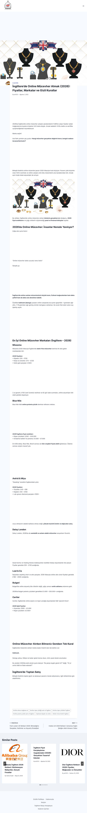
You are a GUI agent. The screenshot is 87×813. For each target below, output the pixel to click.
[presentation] (14, 752)
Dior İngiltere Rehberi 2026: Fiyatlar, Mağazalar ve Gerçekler (72, 767)
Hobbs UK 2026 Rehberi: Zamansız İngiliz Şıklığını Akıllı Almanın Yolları (63, 725)
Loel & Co (17, 571)
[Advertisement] (43, 28)
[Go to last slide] (4, 764)
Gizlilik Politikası (38, 799)
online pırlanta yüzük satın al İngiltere (23, 714)
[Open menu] (83, 6)
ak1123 (16, 94)
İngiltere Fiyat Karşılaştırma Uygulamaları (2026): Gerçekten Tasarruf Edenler (42, 753)
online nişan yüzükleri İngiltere (61, 710)
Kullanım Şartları (43, 809)
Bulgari (16, 582)
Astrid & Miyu (19, 478)
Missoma (16, 345)
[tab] (40, 784)
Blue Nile (16, 401)
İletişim (43, 802)
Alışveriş (15, 83)
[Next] (82, 764)
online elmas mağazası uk (20, 710)
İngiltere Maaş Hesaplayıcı (43, 806)
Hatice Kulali (9, 775)
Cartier (16, 597)
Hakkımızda (50, 799)
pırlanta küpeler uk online (43, 714)
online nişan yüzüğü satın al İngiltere (40, 710)
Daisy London (19, 529)
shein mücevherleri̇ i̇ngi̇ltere (61, 714)
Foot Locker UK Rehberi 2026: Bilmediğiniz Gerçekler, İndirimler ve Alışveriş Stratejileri (24, 725)
